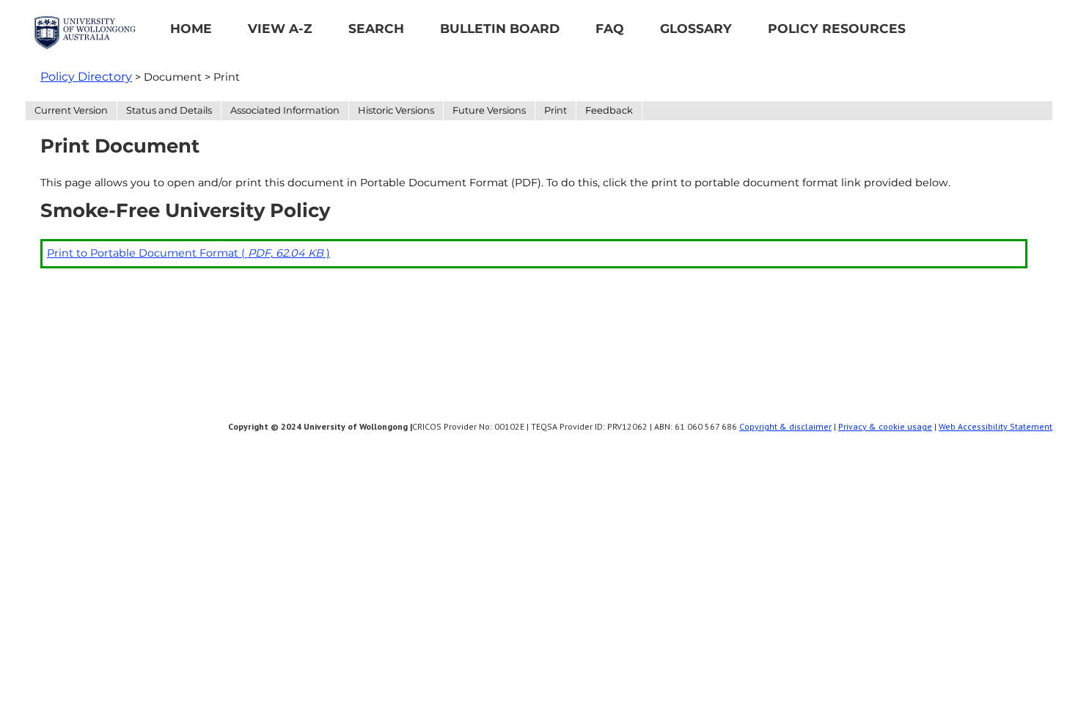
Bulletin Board (500, 28)
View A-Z (280, 28)
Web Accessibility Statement (995, 426)
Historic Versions (396, 110)
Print (555, 110)
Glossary (696, 28)
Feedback (609, 110)
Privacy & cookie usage (885, 426)
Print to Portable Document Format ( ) (188, 253)
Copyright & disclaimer (785, 426)
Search (376, 28)
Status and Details (169, 110)
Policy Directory (86, 77)
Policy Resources (837, 28)
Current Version (71, 110)
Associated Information (285, 110)
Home (191, 28)
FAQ (609, 28)
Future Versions (489, 110)
